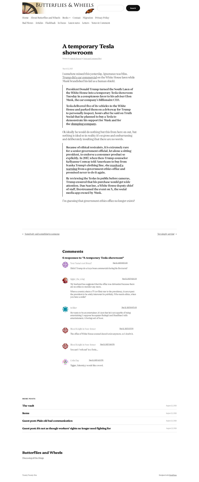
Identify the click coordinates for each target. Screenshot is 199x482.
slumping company (83, 124)
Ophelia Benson (75, 58)
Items (25, 413)
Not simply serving (165, 233)
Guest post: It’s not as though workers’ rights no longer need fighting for (66, 428)
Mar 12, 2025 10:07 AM (129, 307)
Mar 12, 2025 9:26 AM (129, 279)
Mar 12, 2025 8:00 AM (120, 263)
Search (133, 8)
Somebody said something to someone (42, 233)
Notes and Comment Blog (92, 58)
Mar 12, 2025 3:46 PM (107, 344)
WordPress (173, 475)
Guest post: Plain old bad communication (47, 420)
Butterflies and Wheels (42, 452)
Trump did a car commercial (79, 77)
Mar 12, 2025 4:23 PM (96, 360)
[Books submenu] (69, 17)
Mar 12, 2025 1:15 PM (126, 328)
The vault (28, 405)
